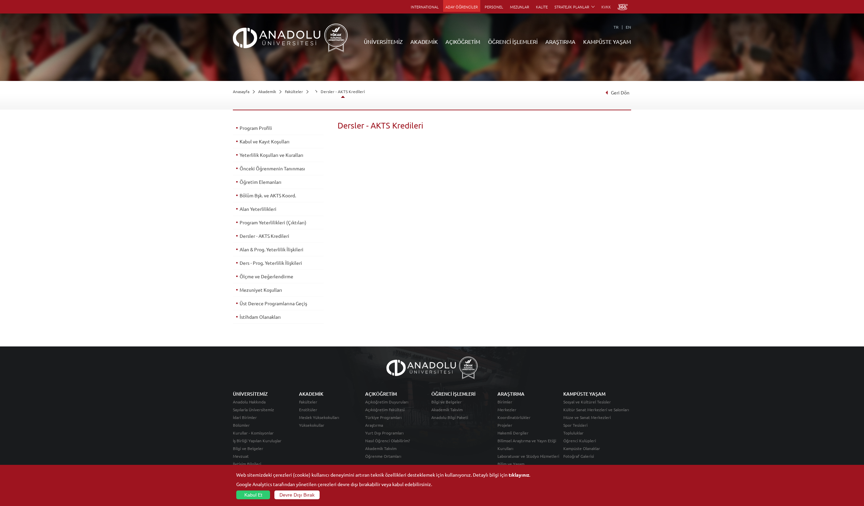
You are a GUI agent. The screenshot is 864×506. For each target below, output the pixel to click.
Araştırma (374, 425)
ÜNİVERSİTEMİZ (383, 41)
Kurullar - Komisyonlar (253, 432)
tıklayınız (519, 475)
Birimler (504, 401)
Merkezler (506, 409)
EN (628, 27)
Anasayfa (241, 91)
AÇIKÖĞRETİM (463, 41)
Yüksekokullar (311, 425)
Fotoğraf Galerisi (578, 456)
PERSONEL (494, 6)
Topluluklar (573, 432)
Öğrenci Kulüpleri (579, 440)
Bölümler (241, 425)
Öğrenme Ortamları (383, 456)
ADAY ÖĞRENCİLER (462, 6)
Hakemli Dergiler (513, 432)
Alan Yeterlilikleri (258, 209)
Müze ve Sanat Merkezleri (587, 417)
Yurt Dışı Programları (384, 432)
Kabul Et (253, 495)
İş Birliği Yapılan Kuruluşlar (257, 440)
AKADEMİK (424, 41)
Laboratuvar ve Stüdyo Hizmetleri (528, 456)
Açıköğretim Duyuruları (386, 401)
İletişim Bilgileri (247, 464)
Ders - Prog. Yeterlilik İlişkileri (271, 263)
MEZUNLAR (519, 6)
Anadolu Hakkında (249, 401)
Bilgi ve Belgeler (248, 448)
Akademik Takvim (381, 448)
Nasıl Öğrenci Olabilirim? (387, 440)
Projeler (504, 425)
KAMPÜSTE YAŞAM (607, 41)
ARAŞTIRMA (560, 41)
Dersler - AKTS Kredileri (343, 91)
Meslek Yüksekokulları (319, 417)
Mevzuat (241, 456)
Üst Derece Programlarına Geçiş (273, 303)
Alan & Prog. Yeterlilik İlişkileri (271, 249)
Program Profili (256, 128)
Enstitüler (308, 409)
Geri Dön (620, 92)
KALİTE (542, 6)
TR (616, 27)
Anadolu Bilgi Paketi (449, 417)
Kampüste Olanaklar (581, 448)
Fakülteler (294, 91)
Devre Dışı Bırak (297, 495)
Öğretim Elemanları (260, 182)
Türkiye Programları (383, 417)
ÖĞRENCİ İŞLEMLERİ (513, 41)
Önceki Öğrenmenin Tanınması (272, 168)
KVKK (606, 6)
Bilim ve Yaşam (510, 464)
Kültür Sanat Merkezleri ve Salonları (596, 409)
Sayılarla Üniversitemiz (253, 409)
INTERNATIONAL (425, 6)
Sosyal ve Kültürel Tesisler (587, 401)
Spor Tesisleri (575, 425)
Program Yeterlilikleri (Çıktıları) (273, 222)
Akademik (267, 91)
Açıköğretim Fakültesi (385, 409)
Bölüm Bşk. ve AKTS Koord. (268, 195)
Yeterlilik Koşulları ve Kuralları (271, 155)
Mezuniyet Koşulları (261, 290)
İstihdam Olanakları (260, 317)
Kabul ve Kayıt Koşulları (265, 141)
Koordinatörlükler (514, 417)
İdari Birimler (245, 417)
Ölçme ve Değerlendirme (266, 276)
